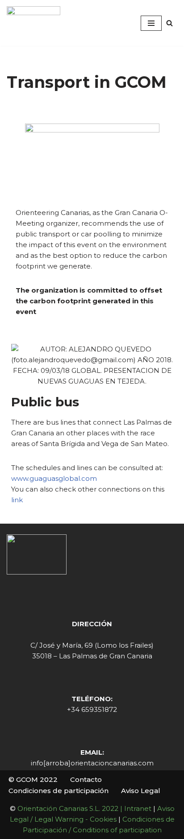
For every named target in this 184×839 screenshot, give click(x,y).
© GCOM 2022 (33, 779)
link (17, 500)
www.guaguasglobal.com (54, 478)
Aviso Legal (140, 790)
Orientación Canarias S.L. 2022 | (70, 808)
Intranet (137, 808)
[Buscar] (169, 23)
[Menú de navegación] (151, 23)
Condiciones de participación (58, 790)
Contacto (86, 779)
